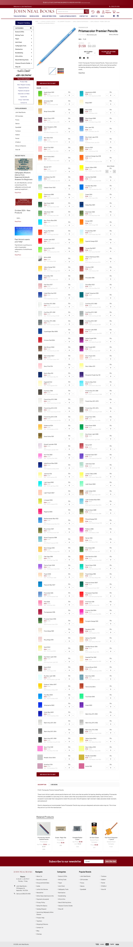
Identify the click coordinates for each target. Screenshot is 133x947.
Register (108, 12)
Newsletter (39, 892)
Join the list (111, 861)
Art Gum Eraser (94, 837)
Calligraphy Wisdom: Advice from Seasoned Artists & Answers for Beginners (23, 175)
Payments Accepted (42, 899)
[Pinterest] (87, 58)
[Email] (84, 58)
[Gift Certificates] (99, 12)
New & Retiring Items (21, 60)
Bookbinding (19, 53)
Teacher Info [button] (23, 96)
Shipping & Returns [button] (23, 87)
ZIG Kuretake (19, 116)
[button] (23, 70)
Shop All (17, 67)
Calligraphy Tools (20, 46)
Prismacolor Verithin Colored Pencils (44, 838)
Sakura (17, 123)
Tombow (18, 131)
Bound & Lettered (41, 879)
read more (18, 192)
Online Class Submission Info (45, 896)
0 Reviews (54, 784)
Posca (17, 120)
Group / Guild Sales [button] (23, 99)
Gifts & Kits (19, 56)
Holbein (17, 134)
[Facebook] (114, 16)
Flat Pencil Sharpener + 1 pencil (111, 838)
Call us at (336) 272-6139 (23, 893)
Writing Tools (19, 35)
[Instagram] (117, 16)
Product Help (40, 917)
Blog (102, 16)
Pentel (17, 138)
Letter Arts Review (42, 889)
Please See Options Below (109, 52)
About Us (94, 16)
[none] (56, 47)
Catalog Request (41, 909)
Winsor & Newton (20, 146)
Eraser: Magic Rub (60, 837)
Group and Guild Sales (42, 883)
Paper (17, 39)
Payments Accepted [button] (23, 90)
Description (42, 784)
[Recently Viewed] (93, 12)
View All (17, 149)
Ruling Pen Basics (41, 905)
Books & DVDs (34, 16)
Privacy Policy (40, 902)
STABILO (18, 142)
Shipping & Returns (42, 924)
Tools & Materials (20, 16)
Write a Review (113, 34)
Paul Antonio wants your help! (22, 240)
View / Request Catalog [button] (23, 84)
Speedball (18, 127)
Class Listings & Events (67, 16)
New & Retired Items (49, 16)
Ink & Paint (18, 42)
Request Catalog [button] (24, 23)
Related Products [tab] (45, 816)
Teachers (39, 921)
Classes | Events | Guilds (22, 63)
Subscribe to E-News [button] (23, 93)
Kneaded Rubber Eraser (77, 838)
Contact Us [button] (24, 102)
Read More (82, 73)
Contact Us (83, 16)
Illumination (19, 49)
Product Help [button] (23, 81)
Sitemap (39, 934)
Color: (42, 88)
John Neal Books (20, 112)
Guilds (38, 886)
